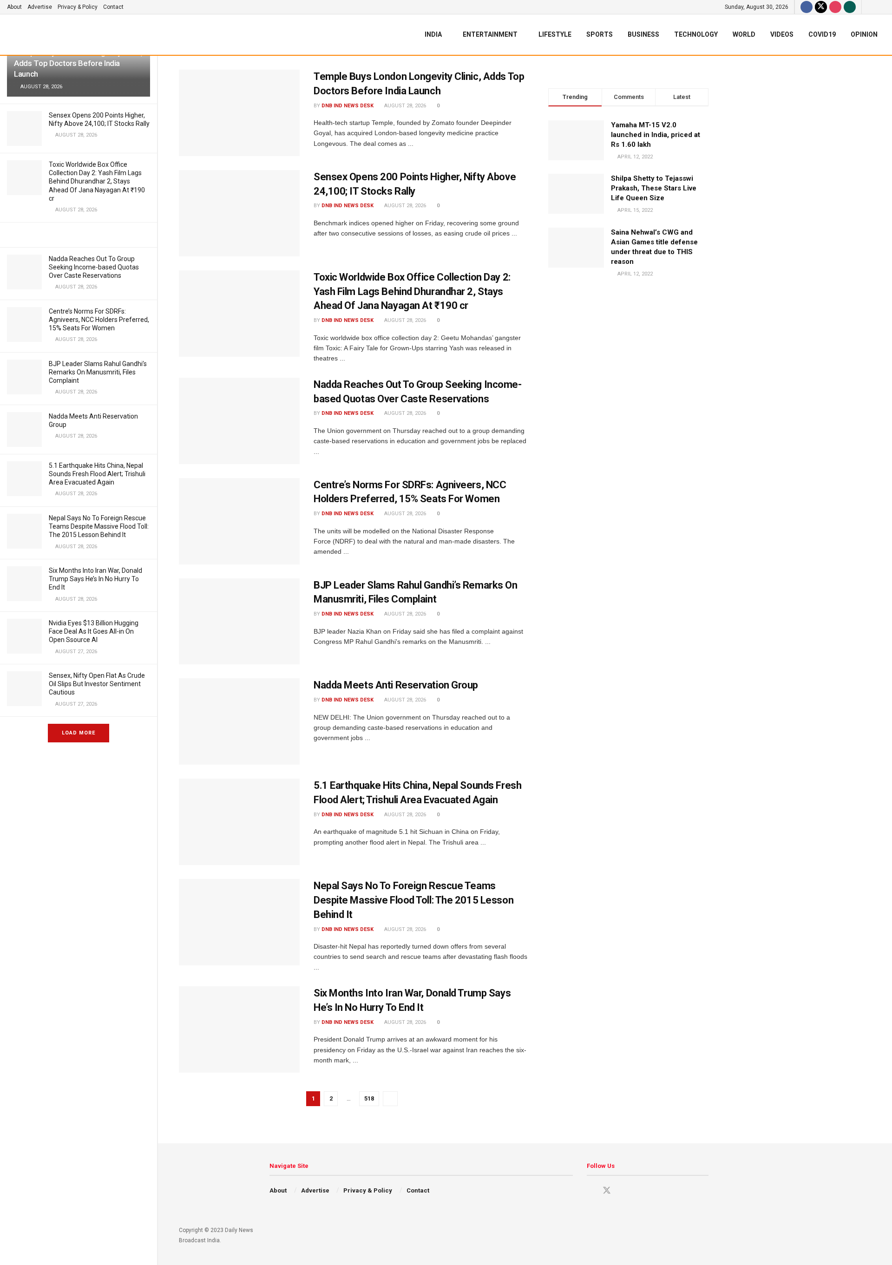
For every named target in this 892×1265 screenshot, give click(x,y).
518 (369, 1098)
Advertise (39, 7)
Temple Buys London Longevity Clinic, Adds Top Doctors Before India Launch (78, 63)
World (744, 34)
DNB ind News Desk (347, 106)
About (14, 7)
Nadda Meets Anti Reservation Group (396, 685)
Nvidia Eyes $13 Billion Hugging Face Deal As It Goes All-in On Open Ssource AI (93, 631)
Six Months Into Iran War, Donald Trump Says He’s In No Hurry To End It (95, 579)
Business (643, 34)
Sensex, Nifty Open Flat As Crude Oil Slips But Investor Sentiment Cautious (97, 684)
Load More (78, 733)
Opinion (864, 34)
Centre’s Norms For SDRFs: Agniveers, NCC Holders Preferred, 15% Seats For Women (99, 320)
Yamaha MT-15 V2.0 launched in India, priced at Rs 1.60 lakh (655, 135)
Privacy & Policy (78, 7)
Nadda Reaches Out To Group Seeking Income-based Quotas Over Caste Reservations (94, 267)
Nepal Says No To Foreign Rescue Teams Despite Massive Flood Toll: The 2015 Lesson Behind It (99, 526)
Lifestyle (554, 34)
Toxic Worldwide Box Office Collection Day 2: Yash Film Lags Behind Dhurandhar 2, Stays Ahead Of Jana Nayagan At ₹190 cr (97, 181)
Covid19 (822, 34)
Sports (599, 34)
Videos (782, 34)
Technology (696, 34)
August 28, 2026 (404, 106)
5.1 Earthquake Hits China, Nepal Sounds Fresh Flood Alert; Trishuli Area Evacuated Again (97, 474)
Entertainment (490, 34)
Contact (113, 7)
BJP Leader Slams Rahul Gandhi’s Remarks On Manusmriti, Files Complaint (98, 372)
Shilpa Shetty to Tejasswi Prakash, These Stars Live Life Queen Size (653, 188)
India (433, 34)
